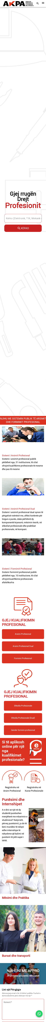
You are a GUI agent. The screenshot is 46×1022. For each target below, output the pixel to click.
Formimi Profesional (23, 658)
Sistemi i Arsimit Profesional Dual (18, 509)
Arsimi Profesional (23, 634)
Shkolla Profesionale (23, 706)
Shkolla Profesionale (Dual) (23, 718)
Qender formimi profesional (23, 730)
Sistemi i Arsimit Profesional (16, 455)
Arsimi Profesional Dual (23, 646)
